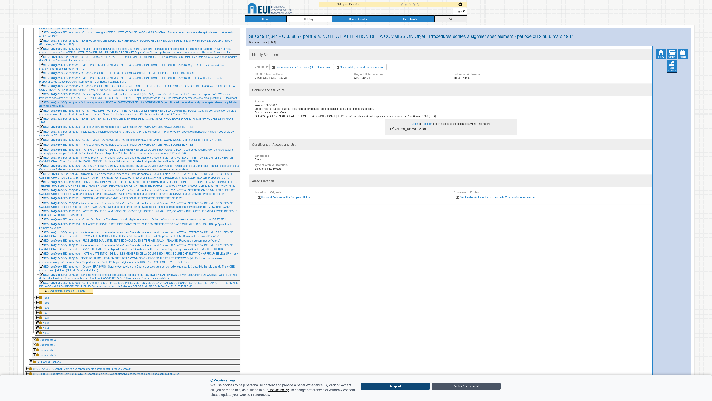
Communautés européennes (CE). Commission (303, 67)
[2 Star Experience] (406, 4)
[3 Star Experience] (410, 4)
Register (427, 123)
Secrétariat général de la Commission (362, 67)
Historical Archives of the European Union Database (280, 9)
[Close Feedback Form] (460, 4)
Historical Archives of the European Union (285, 197)
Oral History (410, 19)
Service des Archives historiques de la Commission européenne (497, 197)
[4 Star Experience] (414, 4)
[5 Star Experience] (418, 4)
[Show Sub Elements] (37, 298)
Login (459, 11)
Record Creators (358, 19)
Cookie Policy (278, 390)
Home (265, 19)
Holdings (309, 19)
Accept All (395, 386)
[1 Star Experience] (403, 4)
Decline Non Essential (466, 386)
